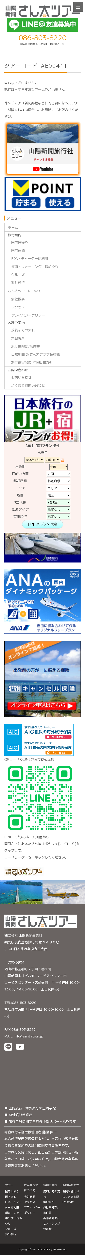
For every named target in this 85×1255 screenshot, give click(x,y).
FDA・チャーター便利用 (29, 258)
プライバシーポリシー (28, 315)
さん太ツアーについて (25, 290)
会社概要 (18, 298)
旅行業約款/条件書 (25, 346)
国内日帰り (19, 242)
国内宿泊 (18, 250)
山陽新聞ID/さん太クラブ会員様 (35, 354)
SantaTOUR (38, 1249)
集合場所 (18, 337)
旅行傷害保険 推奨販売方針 (32, 362)
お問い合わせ (21, 377)
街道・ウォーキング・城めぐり (34, 266)
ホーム (13, 227)
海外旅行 (18, 282)
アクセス (18, 306)
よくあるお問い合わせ (28, 385)
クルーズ (18, 274)
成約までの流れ (23, 329)
